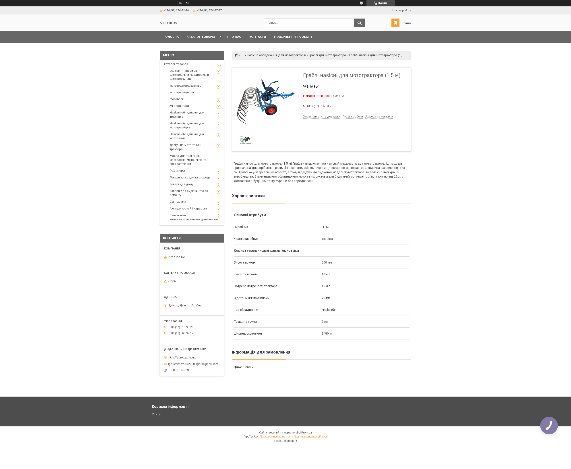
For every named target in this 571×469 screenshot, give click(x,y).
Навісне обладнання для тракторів (187, 114)
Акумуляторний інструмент (188, 208)
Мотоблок (177, 99)
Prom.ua (306, 432)
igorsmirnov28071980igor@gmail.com (193, 363)
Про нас (234, 36)
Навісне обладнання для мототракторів (276, 55)
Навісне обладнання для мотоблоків (187, 136)
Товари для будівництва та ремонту (189, 193)
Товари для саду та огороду (190, 177)
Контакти (257, 36)
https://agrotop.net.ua (182, 357)
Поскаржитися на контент (276, 436)
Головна (171, 36)
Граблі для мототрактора (327, 55)
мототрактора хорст (184, 92)
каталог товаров (176, 64)
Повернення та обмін (293, 36)
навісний (333, 163)
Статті (156, 414)
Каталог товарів (201, 36)
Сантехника (178, 201)
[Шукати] (359, 23)
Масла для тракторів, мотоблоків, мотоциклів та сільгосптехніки (188, 159)
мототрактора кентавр (185, 85)
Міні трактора (179, 105)
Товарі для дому (181, 184)
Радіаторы (177, 170)
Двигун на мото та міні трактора (185, 147)
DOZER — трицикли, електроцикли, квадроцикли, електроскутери (189, 74)
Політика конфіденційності (311, 436)
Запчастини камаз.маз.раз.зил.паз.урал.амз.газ (194, 217)
